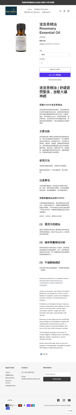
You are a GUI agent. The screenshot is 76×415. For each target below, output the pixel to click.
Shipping (42, 44)
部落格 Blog (9, 375)
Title (40, 51)
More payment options (55, 79)
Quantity (42, 59)
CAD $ (9, 400)
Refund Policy (9, 378)
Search (7, 372)
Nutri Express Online (53, 405)
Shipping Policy (10, 385)
